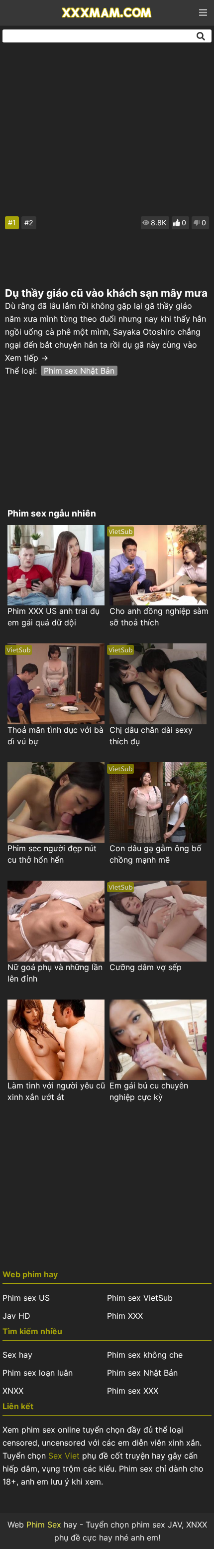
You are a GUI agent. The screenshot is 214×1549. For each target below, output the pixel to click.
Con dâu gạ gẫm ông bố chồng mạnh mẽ (155, 854)
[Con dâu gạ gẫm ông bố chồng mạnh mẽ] (158, 802)
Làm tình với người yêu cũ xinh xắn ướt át (56, 1091)
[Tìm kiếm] (202, 36)
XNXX (12, 1391)
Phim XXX (125, 1316)
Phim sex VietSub (140, 1298)
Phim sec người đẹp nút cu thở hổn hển (52, 854)
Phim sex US (26, 1298)
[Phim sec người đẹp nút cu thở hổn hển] (56, 802)
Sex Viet (64, 1456)
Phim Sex (43, 1525)
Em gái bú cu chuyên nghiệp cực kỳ (148, 1091)
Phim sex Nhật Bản (79, 371)
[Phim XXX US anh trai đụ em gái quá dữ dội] (56, 565)
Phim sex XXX (132, 1391)
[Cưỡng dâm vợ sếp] (158, 921)
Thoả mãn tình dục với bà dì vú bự (55, 735)
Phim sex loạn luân (37, 1373)
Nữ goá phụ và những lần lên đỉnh (55, 973)
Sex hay (17, 1355)
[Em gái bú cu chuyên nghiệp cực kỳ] (158, 1040)
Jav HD (16, 1316)
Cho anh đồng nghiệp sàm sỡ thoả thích (159, 616)
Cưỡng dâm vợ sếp (145, 967)
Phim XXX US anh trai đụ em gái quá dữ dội (53, 616)
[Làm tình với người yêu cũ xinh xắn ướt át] (56, 1040)
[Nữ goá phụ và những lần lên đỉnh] (56, 921)
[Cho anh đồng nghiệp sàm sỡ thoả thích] (158, 565)
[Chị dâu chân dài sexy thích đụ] (158, 683)
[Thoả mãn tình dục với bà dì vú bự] (56, 683)
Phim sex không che (145, 1355)
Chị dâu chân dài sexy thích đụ (151, 735)
